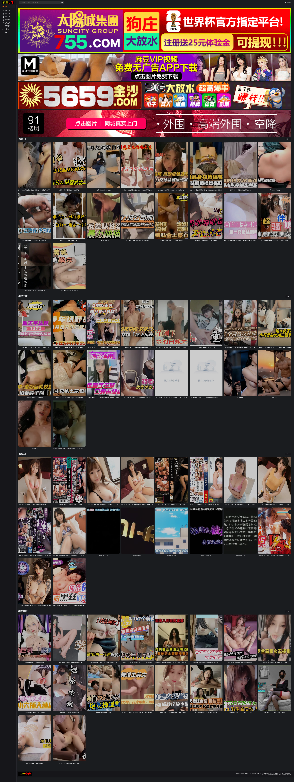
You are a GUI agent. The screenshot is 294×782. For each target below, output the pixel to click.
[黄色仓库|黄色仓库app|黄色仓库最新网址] (8, 2)
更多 (287, 139)
